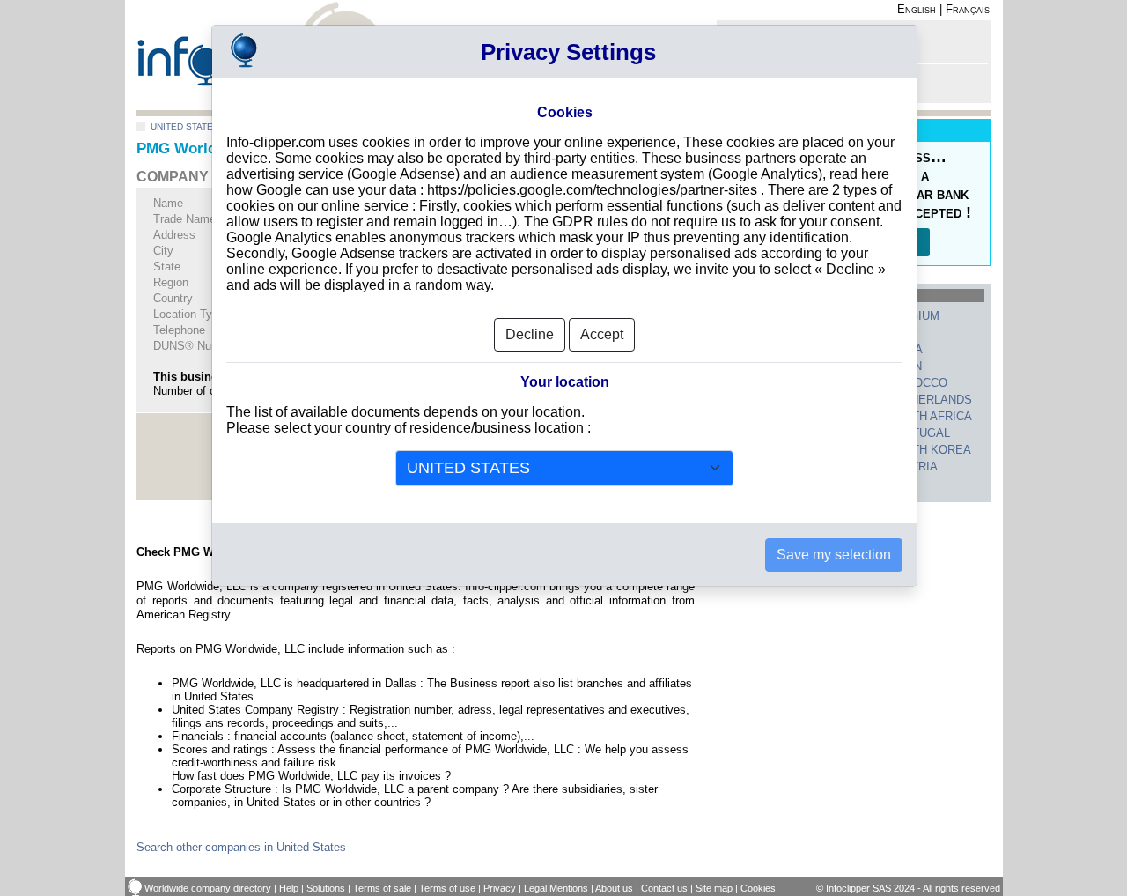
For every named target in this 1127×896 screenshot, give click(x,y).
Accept (601, 334)
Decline (529, 334)
